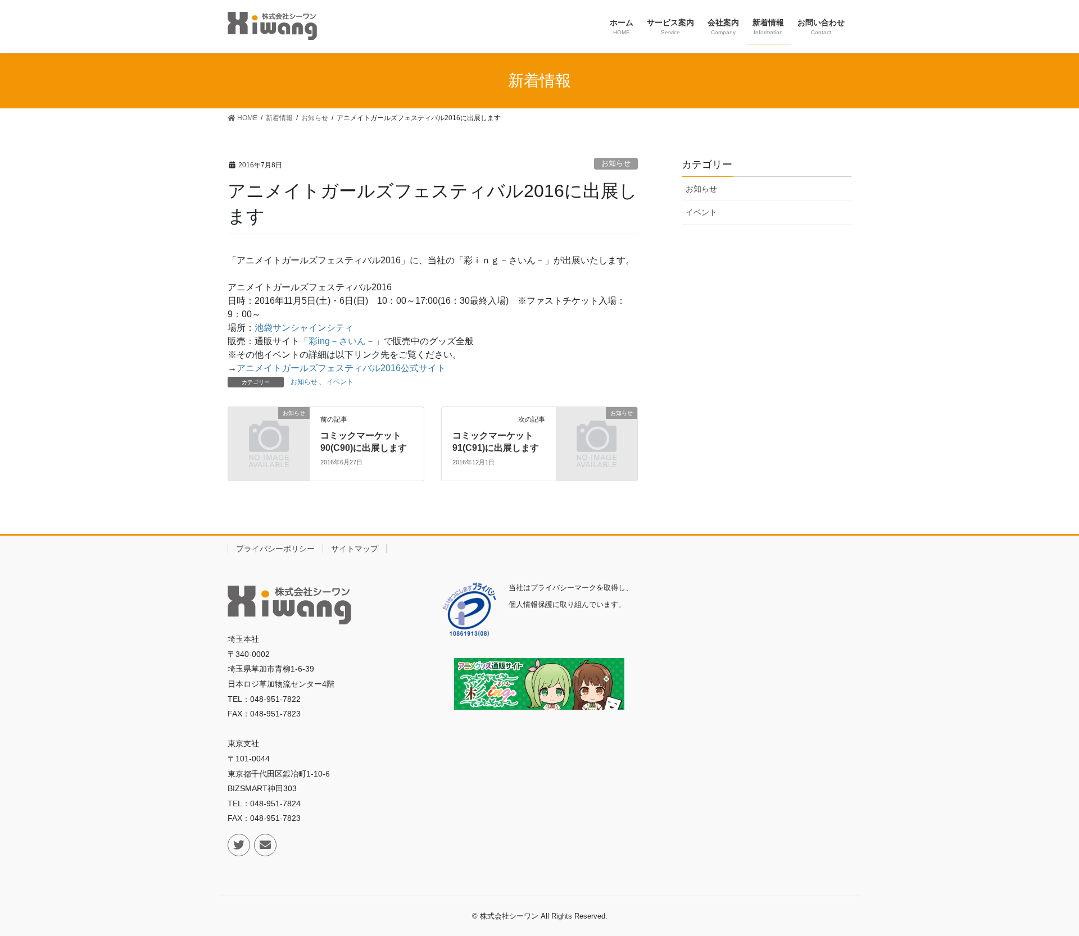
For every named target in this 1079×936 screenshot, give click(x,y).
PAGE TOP (1057, 893)
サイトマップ (354, 548)
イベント (340, 382)
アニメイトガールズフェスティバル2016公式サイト (341, 368)
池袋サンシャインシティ (304, 327)
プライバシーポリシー (275, 548)
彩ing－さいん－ (342, 341)
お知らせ (616, 163)
